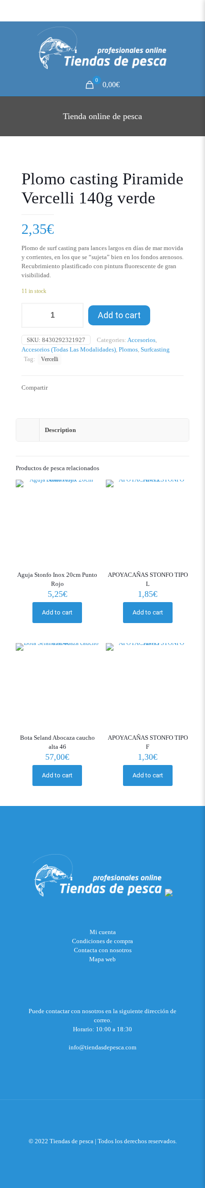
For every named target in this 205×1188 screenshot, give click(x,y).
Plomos (128, 349)
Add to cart (119, 315)
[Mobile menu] (192, 40)
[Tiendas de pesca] (102, 47)
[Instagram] (116, 1154)
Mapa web (102, 959)
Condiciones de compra (102, 941)
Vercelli (49, 359)
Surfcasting (155, 349)
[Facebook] (103, 1154)
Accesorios (141, 339)
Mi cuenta (103, 932)
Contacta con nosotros (103, 950)
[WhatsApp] (90, 1154)
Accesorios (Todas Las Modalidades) (68, 349)
